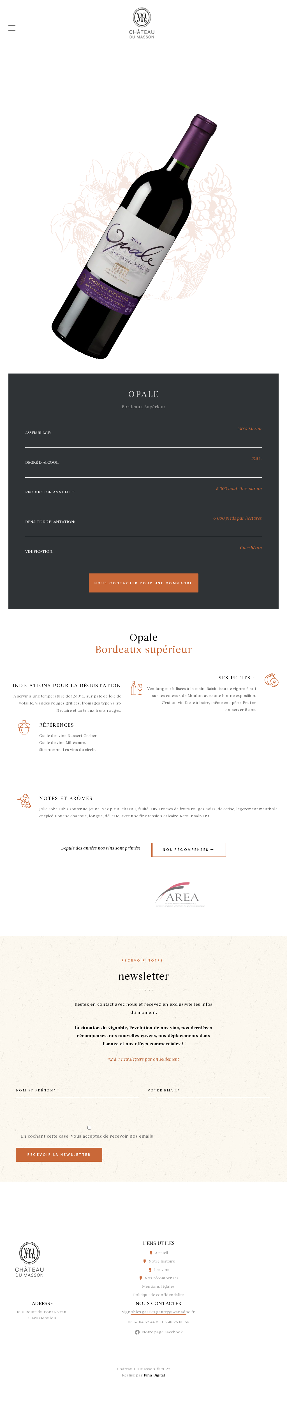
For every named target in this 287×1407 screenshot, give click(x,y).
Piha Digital (154, 1375)
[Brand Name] (180, 896)
